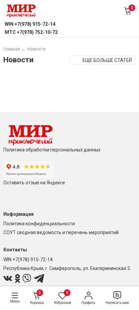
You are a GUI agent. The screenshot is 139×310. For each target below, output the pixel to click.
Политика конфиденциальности (39, 223)
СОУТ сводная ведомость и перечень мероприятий (61, 232)
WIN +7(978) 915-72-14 (28, 259)
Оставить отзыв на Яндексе (34, 182)
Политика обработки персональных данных (52, 149)
